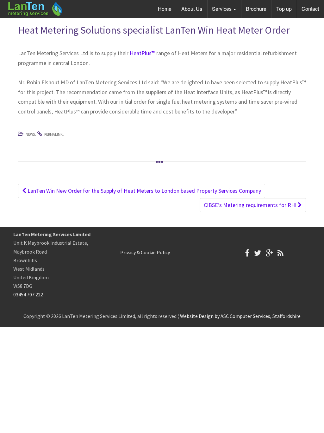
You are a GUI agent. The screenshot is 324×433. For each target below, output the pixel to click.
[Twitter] (257, 253)
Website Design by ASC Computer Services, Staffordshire (240, 316)
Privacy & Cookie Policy (145, 252)
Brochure (256, 8)
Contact (310, 8)
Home (164, 8)
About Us (191, 8)
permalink (53, 134)
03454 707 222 (28, 294)
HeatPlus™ (142, 53)
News (30, 134)
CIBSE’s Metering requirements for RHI (251, 205)
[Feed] (280, 253)
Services (222, 8)
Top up (284, 8)
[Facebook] (247, 253)
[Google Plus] (269, 253)
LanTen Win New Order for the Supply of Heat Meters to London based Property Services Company (143, 190)
